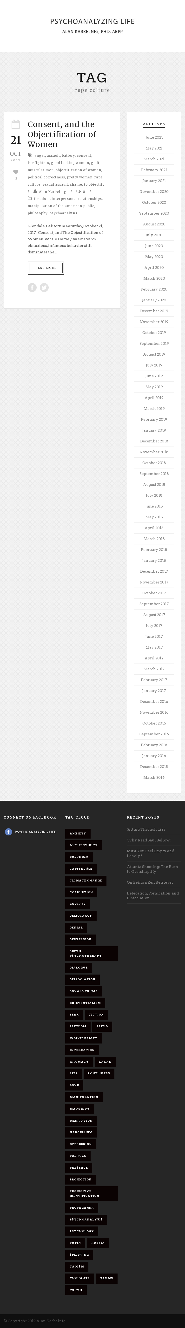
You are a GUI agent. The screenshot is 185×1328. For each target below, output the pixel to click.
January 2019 (154, 430)
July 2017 (154, 625)
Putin (75, 1243)
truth (76, 1290)
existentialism (85, 1003)
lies (74, 1073)
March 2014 (154, 777)
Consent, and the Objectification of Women (62, 134)
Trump (106, 1278)
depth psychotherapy (86, 953)
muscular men (41, 170)
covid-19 (78, 904)
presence (79, 1167)
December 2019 (154, 311)
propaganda (82, 1207)
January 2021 (154, 181)
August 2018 (154, 484)
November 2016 (154, 712)
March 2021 (154, 159)
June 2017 (154, 636)
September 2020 (154, 213)
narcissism (81, 1132)
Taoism (77, 1266)
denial (76, 927)
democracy (81, 915)
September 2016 (154, 734)
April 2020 (154, 267)
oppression (81, 1144)
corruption (81, 892)
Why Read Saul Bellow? (149, 840)
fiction (96, 1014)
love (74, 1085)
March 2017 (154, 669)
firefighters (38, 163)
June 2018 (154, 506)
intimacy (79, 1062)
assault (53, 156)
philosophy (37, 213)
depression (81, 939)
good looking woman (70, 163)
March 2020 (154, 278)
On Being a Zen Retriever (150, 882)
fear (74, 1014)
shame (76, 185)
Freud (102, 1026)
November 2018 (154, 452)
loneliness (99, 1073)
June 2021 (154, 137)
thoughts (80, 1278)
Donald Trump (84, 991)
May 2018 (154, 517)
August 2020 (154, 224)
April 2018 (154, 528)
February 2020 (154, 289)
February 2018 (154, 550)
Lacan (105, 1062)
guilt (95, 163)
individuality (84, 1038)
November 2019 (154, 322)
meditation (81, 1120)
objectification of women (78, 170)
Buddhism (79, 857)
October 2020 (154, 202)
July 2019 (154, 365)
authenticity (84, 845)
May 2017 (154, 647)
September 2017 (154, 604)
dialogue (79, 967)
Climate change (86, 880)
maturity (80, 1109)
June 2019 (154, 376)
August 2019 (154, 354)
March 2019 (154, 409)
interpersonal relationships (77, 199)
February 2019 (154, 419)
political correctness (46, 177)
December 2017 (154, 571)
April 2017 (154, 658)
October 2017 (154, 593)
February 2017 (154, 680)
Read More (45, 268)
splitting (79, 1254)
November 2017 (154, 582)
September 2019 (154, 343)
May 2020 (154, 257)
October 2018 (154, 463)
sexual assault (55, 185)
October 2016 (154, 723)
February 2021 (154, 170)
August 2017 (154, 615)
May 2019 (154, 387)
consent (84, 156)
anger (39, 156)
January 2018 (154, 560)
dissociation (82, 979)
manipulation (84, 1097)
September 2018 (154, 474)
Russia (98, 1243)
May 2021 (154, 148)
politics (78, 1156)
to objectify (94, 185)
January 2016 (154, 756)
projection (81, 1179)
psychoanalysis (63, 213)
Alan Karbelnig (52, 192)
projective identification (84, 1193)
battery (68, 156)
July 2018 (154, 495)
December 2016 (154, 701)
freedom (42, 199)
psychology (82, 1231)
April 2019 (154, 398)
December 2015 (154, 767)
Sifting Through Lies (146, 829)
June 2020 (154, 246)
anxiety (78, 833)
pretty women (79, 177)
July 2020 (154, 235)
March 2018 (154, 539)
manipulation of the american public (61, 206)
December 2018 (154, 441)
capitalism (81, 868)
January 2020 (154, 300)
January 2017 (154, 691)
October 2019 (154, 333)
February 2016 (154, 745)
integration (82, 1050)
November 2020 (154, 192)
